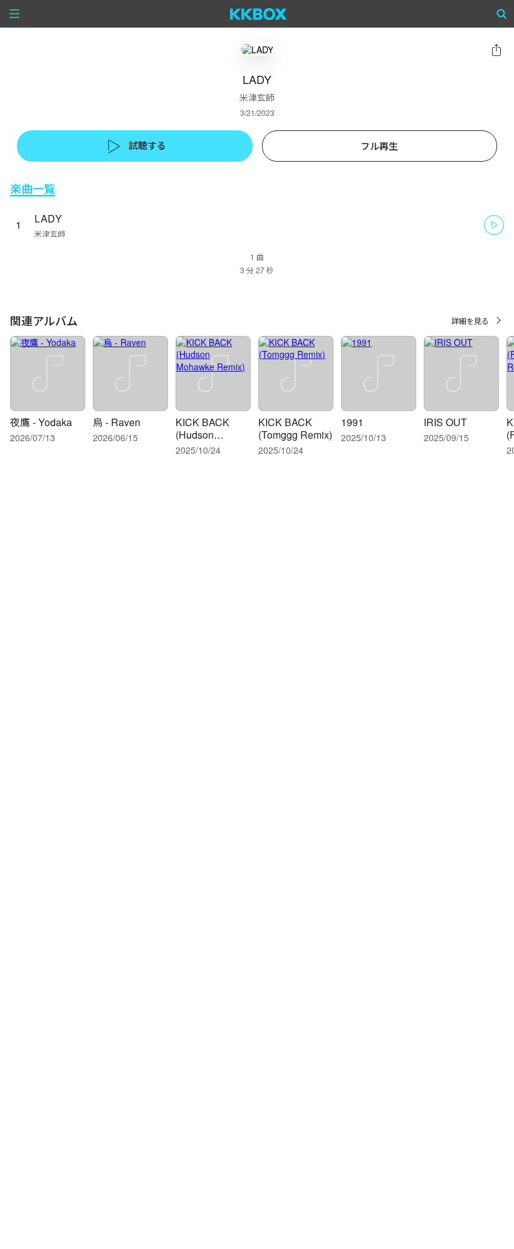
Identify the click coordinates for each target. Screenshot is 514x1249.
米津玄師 (257, 97)
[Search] (502, 13)
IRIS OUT (445, 422)
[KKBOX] (258, 14)
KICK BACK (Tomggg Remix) (295, 428)
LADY (48, 218)
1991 (352, 422)
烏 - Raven (116, 422)
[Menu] (14, 13)
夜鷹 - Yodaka (41, 422)
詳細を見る (470, 320)
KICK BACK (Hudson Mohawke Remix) (202, 441)
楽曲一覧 (32, 188)
